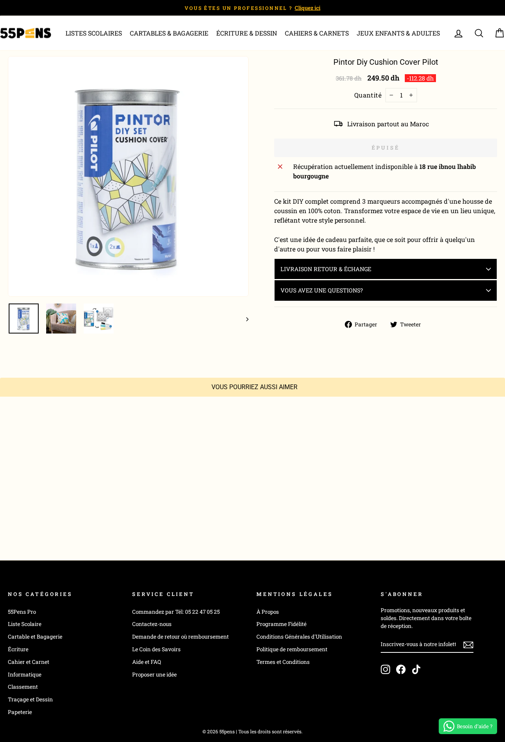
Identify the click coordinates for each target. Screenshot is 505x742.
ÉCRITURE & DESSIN (246, 33)
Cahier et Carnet (28, 661)
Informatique (24, 674)
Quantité (368, 95)
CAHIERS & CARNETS (317, 33)
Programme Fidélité (281, 624)
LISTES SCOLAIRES (93, 33)
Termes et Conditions (283, 661)
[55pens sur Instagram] (385, 669)
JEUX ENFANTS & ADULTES (398, 33)
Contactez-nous (152, 624)
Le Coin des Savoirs (156, 649)
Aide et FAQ (146, 661)
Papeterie (20, 712)
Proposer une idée (154, 674)
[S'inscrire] (468, 644)
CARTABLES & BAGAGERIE (169, 33)
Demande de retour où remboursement (180, 636)
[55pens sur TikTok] (416, 669)
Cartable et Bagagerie (35, 636)
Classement (23, 686)
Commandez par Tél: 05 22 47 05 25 (176, 611)
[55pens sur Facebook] (401, 669)
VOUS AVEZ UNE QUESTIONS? (322, 290)
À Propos (267, 611)
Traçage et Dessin (30, 699)
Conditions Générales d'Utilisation (299, 636)
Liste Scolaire (24, 624)
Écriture (18, 649)
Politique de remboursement (291, 649)
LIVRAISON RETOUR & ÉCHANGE (326, 269)
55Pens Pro (22, 611)
